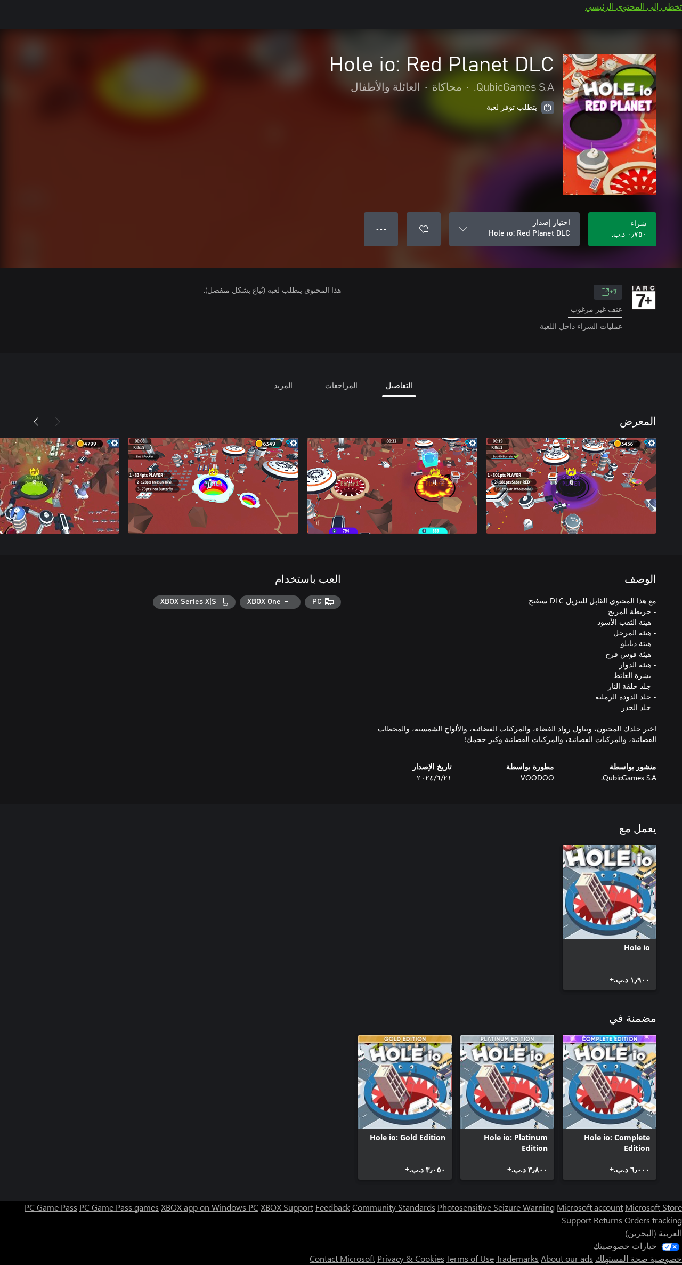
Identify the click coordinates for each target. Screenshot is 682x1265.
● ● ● (381, 229)
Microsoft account (590, 1207)
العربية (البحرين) (653, 1232)
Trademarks (517, 1258)
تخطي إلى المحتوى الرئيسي (633, 6)
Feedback (332, 1207)
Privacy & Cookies (410, 1258)
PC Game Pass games (119, 1207)
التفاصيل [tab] (399, 385)
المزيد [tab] (283, 385)
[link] (609, 917)
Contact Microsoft (342, 1258)
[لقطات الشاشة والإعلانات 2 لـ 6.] (392, 486)
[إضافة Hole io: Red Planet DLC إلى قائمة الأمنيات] (424, 229)
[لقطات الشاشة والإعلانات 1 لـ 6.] (571, 486)
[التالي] (36, 421)
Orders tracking (653, 1220)
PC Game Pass (51, 1207)
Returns (608, 1220)
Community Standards (393, 1207)
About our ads (567, 1258)
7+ (613, 292)
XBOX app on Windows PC (209, 1207)
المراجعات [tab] (341, 385)
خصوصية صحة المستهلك (638, 1258)
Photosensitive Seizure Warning (496, 1207)
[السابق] (57, 421)
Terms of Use (470, 1258)
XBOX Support (287, 1207)
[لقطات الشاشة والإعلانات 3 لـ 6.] (213, 486)
